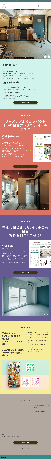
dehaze (47, 5)
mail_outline (44, 6)
